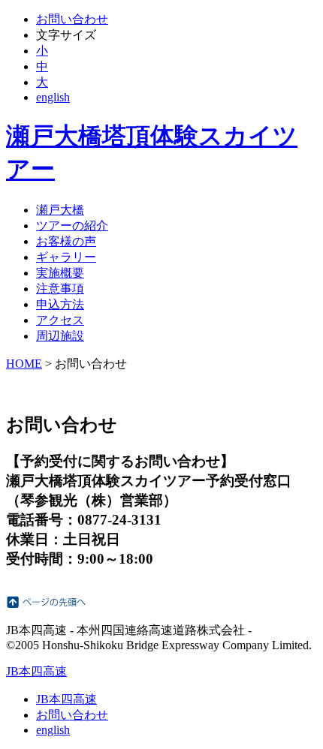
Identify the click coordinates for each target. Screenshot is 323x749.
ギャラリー (66, 257)
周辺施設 (60, 335)
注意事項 (60, 288)
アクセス (60, 320)
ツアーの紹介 (72, 225)
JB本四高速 (36, 671)
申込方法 (60, 304)
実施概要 (60, 272)
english (53, 97)
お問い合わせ (72, 19)
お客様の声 (66, 241)
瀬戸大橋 (60, 209)
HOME (24, 363)
